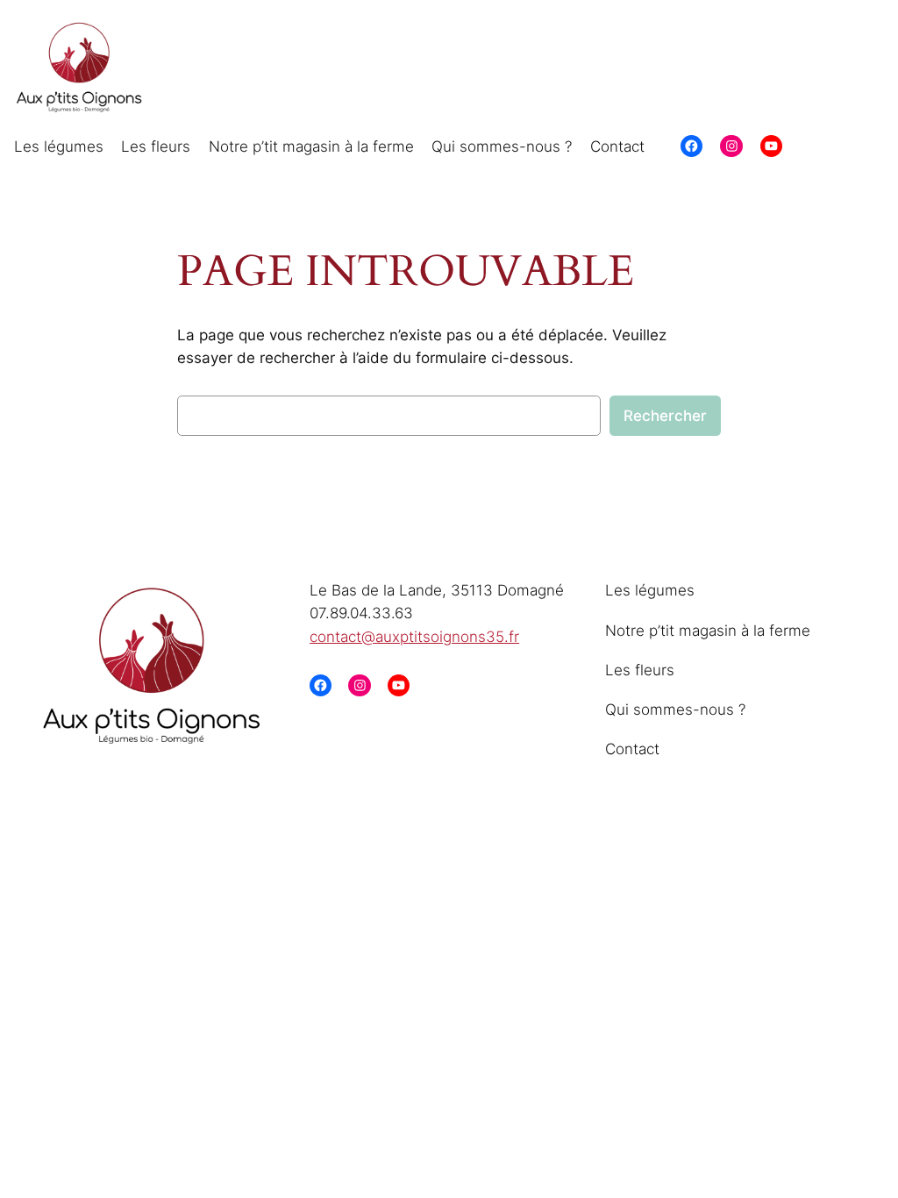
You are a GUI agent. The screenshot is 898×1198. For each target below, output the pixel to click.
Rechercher (665, 415)
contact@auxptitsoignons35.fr (414, 636)
